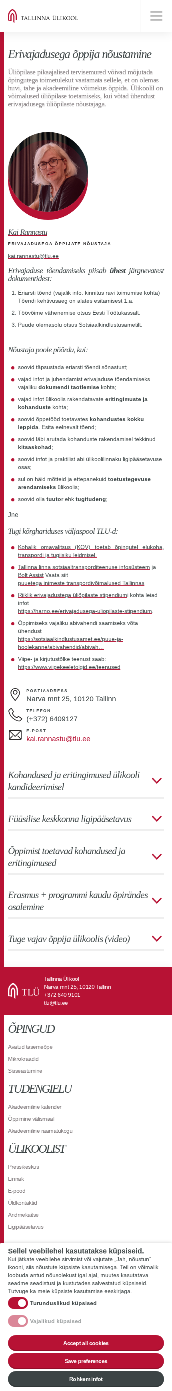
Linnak (16, 1178)
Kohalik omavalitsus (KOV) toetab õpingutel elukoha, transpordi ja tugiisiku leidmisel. (91, 551)
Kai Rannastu (27, 232)
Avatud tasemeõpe (30, 1047)
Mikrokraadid (23, 1059)
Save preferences (86, 1361)
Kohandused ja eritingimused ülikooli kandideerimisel (74, 781)
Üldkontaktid (22, 1202)
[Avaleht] (56, 16)
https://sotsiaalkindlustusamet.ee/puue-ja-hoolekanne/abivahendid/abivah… (70, 643)
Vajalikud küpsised (56, 1321)
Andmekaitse (23, 1214)
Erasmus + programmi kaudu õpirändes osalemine (78, 901)
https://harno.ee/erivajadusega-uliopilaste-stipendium (85, 611)
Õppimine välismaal (31, 1119)
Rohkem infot (86, 1379)
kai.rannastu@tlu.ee (33, 256)
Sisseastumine (25, 1071)
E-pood (16, 1190)
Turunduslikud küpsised (63, 1303)
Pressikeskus (23, 1166)
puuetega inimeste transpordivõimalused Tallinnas (81, 583)
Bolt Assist (31, 575)
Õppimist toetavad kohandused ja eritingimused (66, 857)
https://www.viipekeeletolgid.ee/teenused (69, 667)
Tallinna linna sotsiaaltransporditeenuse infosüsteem (84, 567)
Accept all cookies (85, 1343)
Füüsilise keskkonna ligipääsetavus (69, 819)
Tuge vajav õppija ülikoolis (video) (69, 939)
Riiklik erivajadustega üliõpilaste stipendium (72, 595)
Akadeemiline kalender (35, 1107)
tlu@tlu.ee (56, 1003)
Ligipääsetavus (25, 1226)
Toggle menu (156, 16)
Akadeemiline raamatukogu (40, 1131)
